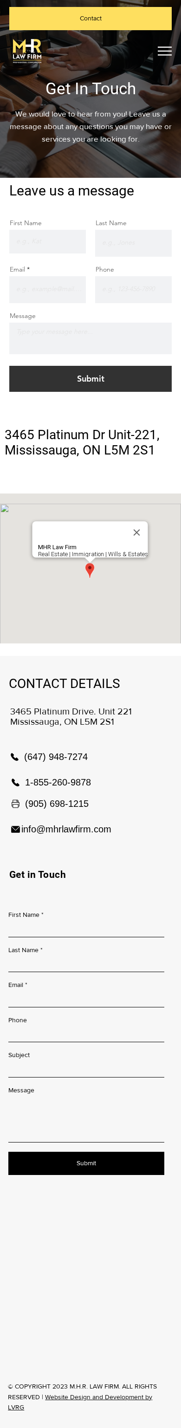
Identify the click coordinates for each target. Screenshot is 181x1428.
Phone (105, 269)
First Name (26, 223)
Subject (19, 1055)
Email (17, 269)
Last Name (111, 223)
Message (23, 315)
